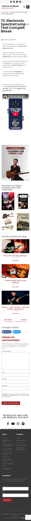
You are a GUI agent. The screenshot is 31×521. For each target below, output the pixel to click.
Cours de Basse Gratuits (7, 453)
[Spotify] (20, 2)
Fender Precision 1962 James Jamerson (15, 281)
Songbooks (6, 457)
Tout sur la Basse (10, 6)
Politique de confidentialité (21, 448)
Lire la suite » (15, 260)
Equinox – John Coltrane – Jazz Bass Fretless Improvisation (15, 308)
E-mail (4, 379)
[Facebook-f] (7, 423)
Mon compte (20, 440)
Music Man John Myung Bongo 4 (15, 256)
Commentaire (7, 351)
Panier (18, 438)
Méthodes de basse (6, 441)
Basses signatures (8, 464)
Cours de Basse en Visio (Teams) (8, 445)
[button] (24, 7)
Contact (19, 443)
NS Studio (24, 518)
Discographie (6, 469)
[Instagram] (17, 2)
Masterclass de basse (7, 460)
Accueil (3, 12)
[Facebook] (11, 2)
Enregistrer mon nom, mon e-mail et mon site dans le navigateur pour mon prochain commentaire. (15, 395)
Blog (7, 12)
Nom (4, 372)
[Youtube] (14, 2)
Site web (4, 385)
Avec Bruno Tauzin (7, 8)
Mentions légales (21, 445)
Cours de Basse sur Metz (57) (7, 449)
